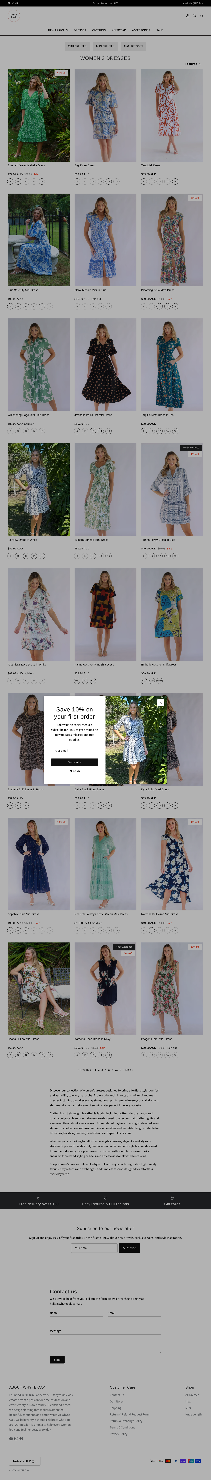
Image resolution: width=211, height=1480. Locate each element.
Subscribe (74, 762)
